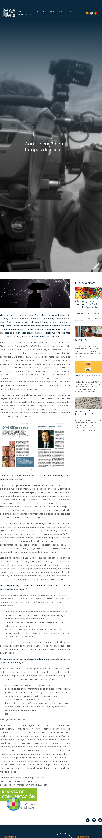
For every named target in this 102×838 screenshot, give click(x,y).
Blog (70, 11)
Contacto (79, 11)
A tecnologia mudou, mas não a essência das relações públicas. (88, 304)
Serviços (52, 11)
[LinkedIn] (94, 820)
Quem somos (20, 13)
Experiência (41, 11)
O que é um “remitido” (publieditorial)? (87, 413)
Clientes (62, 11)
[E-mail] (100, 820)
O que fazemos (30, 13)
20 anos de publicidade (88, 375)
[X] (88, 820)
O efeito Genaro (84, 340)
